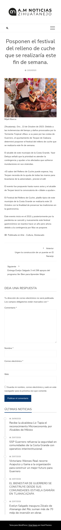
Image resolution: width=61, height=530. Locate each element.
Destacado (39, 235)
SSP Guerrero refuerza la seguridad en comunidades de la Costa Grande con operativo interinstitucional (33, 445)
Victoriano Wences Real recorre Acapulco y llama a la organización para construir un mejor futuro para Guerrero (30, 466)
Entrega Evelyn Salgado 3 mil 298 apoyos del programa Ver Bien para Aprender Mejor (28, 270)
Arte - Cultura (26, 235)
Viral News (33, 525)
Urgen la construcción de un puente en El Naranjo (34, 252)
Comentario (10, 307)
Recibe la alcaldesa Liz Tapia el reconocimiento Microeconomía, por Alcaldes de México (30, 426)
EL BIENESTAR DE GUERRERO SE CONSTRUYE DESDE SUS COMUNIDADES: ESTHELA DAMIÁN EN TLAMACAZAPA (31, 488)
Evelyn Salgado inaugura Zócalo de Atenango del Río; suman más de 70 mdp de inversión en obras (31, 509)
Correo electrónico (13, 361)
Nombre (8, 348)
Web (6, 374)
